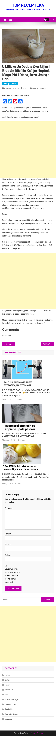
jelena (25, 88)
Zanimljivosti (10, 709)
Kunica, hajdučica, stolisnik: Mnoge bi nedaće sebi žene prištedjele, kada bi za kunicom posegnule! (10, 344)
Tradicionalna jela (12, 699)
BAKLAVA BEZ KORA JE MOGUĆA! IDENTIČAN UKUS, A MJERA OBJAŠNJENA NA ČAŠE (48, 344)
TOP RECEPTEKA (28, 5)
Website (8, 555)
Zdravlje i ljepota (10, 84)
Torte (7, 695)
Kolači (7, 675)
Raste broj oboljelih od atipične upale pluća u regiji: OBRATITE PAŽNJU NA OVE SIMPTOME (24, 434)
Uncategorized (11, 704)
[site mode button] (46, 19)
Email (8, 544)
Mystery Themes (37, 733)
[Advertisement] (28, 149)
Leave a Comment (39, 88)
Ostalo (7, 680)
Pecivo (8, 685)
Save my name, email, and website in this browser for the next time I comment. (12, 575)
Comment (9, 508)
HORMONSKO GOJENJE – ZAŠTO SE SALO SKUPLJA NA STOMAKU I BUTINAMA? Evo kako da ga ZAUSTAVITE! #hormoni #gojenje (26, 393)
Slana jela (9, 690)
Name (8, 534)
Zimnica (8, 719)
